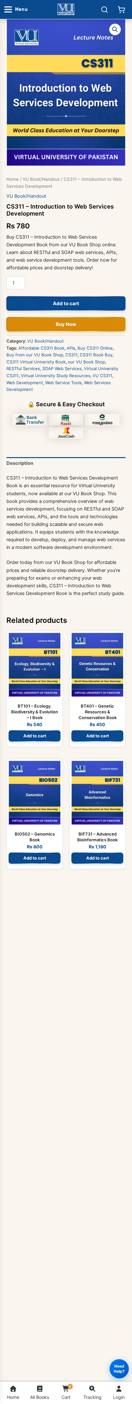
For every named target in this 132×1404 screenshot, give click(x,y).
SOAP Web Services (62, 368)
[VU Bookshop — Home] (65, 9)
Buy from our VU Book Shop (34, 354)
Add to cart (66, 303)
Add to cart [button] (34, 735)
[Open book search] (104, 10)
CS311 (71, 354)
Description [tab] (19, 463)
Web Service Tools (63, 382)
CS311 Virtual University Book (36, 361)
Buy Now (66, 324)
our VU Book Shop (86, 361)
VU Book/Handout (41, 179)
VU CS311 (102, 375)
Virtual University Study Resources (55, 375)
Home (12, 179)
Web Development (24, 382)
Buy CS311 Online (95, 348)
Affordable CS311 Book (41, 348)
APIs (71, 348)
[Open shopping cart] (121, 10)
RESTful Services (23, 368)
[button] (115, 29)
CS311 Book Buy (96, 354)
